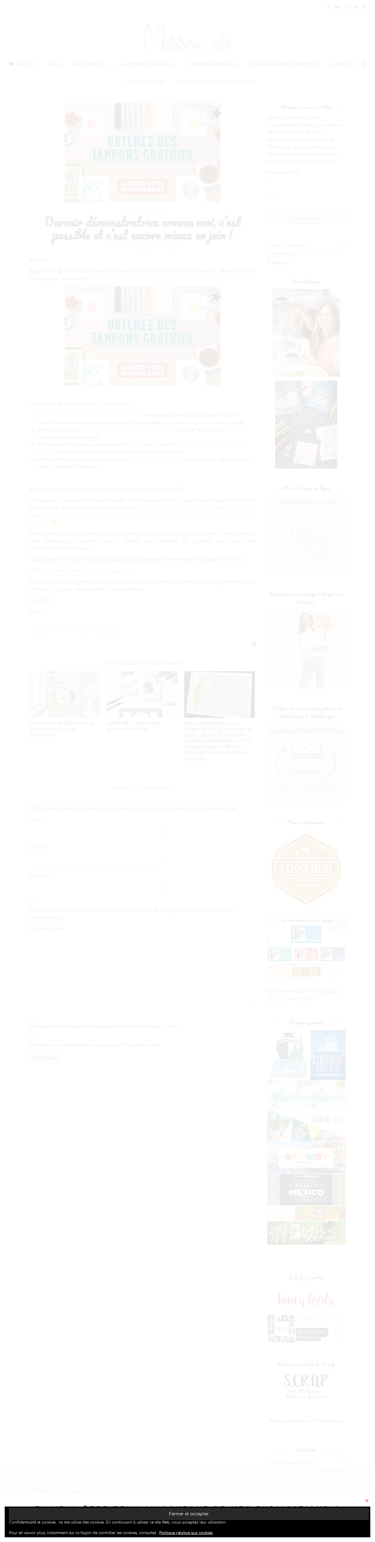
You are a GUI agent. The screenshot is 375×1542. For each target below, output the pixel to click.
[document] (187, 771)
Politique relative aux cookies (186, 1533)
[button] (367, 1500)
